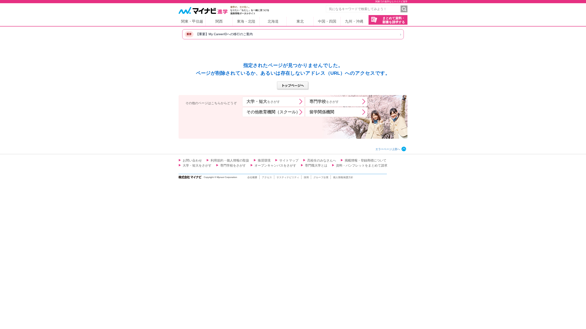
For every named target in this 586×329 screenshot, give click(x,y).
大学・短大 (263, 101)
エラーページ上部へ (387, 149)
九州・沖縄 (354, 21)
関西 (219, 21)
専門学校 (324, 101)
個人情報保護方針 (343, 177)
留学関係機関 (321, 112)
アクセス (267, 177)
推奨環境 (264, 160)
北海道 (273, 21)
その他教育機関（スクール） (273, 112)
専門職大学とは (316, 165)
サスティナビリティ (288, 177)
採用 (306, 177)
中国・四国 (327, 21)
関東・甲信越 (192, 21)
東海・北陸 (246, 21)
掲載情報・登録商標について (365, 160)
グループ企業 (320, 177)
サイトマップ (288, 160)
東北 (300, 21)
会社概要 (252, 177)
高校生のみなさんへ (321, 160)
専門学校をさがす (233, 165)
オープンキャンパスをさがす (275, 165)
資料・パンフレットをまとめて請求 (361, 165)
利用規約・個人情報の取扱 (230, 160)
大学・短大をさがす (197, 165)
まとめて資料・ (394, 20)
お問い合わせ (192, 160)
